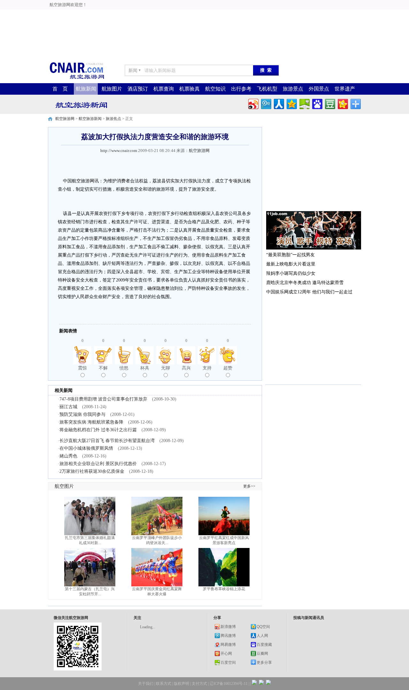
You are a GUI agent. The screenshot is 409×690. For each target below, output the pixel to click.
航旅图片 (112, 88)
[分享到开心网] (342, 103)
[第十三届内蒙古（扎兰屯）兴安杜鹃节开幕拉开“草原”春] (89, 585)
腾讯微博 (228, 635)
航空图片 (64, 486)
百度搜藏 (264, 644)
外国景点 (319, 88)
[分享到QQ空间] (291, 103)
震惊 (82, 368)
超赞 (227, 368)
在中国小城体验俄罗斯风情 (86, 448)
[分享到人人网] (278, 103)
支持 (207, 368)
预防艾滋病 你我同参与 (82, 414)
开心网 (226, 653)
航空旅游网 (64, 118)
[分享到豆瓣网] (330, 103)
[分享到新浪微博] (253, 103)
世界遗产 (345, 88)
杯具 (144, 368)
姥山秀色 (68, 456)
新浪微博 (228, 626)
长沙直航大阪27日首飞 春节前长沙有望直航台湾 (107, 440)
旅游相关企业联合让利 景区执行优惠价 (98, 463)
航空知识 (215, 88)
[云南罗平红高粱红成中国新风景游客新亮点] (224, 534)
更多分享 (264, 662)
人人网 (262, 635)
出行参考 (241, 88)
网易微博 (228, 644)
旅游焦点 (113, 118)
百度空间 (228, 662)
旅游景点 (293, 88)
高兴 (186, 368)
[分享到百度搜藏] (317, 103)
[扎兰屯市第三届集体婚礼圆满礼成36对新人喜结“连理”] (89, 534)
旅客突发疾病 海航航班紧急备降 (91, 422)
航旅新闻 (86, 88)
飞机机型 (267, 88)
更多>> (249, 486)
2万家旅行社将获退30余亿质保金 (91, 471)
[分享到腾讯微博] (266, 103)
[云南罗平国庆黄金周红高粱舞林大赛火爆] (156, 585)
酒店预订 (137, 88)
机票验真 (189, 88)
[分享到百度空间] (304, 103)
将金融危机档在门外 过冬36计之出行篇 (98, 429)
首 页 (60, 88)
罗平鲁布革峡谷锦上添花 (224, 589)
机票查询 (163, 88)
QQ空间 (263, 626)
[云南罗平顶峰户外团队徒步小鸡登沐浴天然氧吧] (156, 534)
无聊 (165, 368)
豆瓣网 (262, 653)
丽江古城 (68, 406)
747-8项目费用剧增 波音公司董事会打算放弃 (103, 399)
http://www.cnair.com (118, 150)
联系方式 (163, 683)
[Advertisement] (204, 14)
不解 (103, 368)
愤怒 (124, 368)
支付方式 (199, 683)
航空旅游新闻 (90, 118)
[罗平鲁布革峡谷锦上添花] (224, 585)
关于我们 (145, 683)
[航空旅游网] (76, 78)
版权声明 (181, 683)
